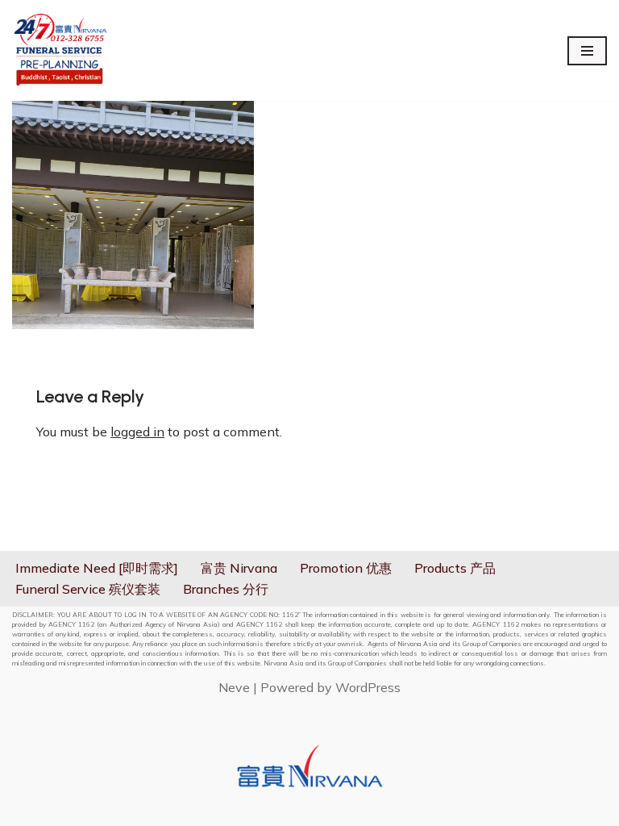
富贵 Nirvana (239, 568)
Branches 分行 (225, 589)
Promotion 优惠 (346, 568)
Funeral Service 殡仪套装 (87, 589)
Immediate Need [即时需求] (96, 568)
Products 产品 (455, 568)
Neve (234, 687)
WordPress (368, 687)
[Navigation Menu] (587, 50)
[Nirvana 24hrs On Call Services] (60, 50)
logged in (137, 431)
